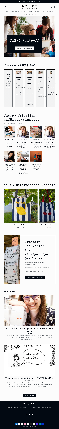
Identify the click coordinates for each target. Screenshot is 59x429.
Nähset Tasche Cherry (47, 224)
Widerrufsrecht (49, 407)
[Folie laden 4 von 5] (30, 58)
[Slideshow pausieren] (38, 58)
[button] (5, 6)
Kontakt (16, 407)
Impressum (23, 407)
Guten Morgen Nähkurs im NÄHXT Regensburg (22, 141)
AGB (29, 407)
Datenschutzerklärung (37, 407)
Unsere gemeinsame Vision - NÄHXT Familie (29, 378)
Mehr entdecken (9, 91)
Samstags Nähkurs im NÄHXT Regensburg (9, 166)
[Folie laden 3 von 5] (28, 58)
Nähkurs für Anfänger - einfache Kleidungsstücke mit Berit (23, 167)
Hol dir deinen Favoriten (34, 277)
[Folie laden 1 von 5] (24, 58)
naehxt (27, 426)
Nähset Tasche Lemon (20, 224)
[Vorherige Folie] (20, 58)
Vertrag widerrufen (32, 409)
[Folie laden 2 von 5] (26, 58)
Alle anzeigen (29, 395)
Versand (23, 409)
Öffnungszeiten (8, 407)
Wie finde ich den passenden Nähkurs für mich (29, 329)
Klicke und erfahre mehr (24, 48)
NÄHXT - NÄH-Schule (9, 140)
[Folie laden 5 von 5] (32, 58)
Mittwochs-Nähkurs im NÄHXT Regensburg (36, 141)
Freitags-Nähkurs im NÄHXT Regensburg (49, 141)
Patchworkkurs (36, 164)
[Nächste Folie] (35, 58)
